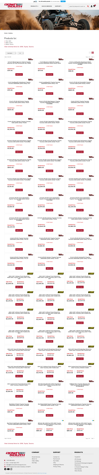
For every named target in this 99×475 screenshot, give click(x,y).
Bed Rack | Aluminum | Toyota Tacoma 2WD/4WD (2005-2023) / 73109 (80, 405)
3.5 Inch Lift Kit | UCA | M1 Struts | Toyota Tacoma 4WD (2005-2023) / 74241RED (80, 141)
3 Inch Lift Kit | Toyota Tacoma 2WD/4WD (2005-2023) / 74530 (80, 102)
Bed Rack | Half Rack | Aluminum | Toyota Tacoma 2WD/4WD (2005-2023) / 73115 (19, 424)
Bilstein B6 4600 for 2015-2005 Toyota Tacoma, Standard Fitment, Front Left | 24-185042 (49, 424)
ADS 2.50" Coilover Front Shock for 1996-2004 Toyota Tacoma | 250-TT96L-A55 (49, 277)
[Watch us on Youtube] (8, 469)
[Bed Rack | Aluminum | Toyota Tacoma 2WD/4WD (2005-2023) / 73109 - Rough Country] (91, 401)
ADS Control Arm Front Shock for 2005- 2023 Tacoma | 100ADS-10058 (80, 367)
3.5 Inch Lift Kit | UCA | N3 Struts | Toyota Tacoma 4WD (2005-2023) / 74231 (19, 160)
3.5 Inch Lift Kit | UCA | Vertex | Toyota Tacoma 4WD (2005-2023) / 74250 (49, 179)
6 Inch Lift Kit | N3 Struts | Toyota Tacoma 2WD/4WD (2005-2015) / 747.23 (79, 239)
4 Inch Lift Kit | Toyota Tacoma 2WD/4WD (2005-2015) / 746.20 (19, 239)
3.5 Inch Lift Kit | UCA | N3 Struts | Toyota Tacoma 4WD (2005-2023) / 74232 (80, 160)
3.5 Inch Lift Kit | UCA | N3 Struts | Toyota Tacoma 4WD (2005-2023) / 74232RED (19, 179)
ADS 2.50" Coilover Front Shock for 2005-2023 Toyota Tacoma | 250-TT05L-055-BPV (49, 332)
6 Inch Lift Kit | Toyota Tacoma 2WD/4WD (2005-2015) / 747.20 (19, 258)
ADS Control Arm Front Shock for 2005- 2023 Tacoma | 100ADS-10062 (19, 384)
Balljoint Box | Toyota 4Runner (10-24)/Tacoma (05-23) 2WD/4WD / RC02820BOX (80, 385)
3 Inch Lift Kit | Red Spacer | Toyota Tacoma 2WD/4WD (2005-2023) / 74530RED (49, 102)
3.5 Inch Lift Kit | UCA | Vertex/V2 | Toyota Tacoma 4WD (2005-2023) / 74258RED (19, 219)
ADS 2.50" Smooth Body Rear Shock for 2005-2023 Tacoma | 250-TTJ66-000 (19, 367)
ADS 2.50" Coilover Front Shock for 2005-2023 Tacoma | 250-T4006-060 (80, 277)
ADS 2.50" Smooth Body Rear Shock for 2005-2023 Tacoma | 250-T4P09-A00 (80, 350)
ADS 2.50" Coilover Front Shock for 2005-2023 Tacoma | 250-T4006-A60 (80, 295)
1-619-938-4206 (10, 460)
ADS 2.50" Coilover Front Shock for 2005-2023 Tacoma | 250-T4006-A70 (80, 313)
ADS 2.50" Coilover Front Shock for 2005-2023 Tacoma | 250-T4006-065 (19, 295)
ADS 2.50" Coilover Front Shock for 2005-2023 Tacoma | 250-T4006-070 (49, 295)
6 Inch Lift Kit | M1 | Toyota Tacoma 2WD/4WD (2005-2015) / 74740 (49, 239)
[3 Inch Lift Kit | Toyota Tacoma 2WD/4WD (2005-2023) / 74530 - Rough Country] (91, 98)
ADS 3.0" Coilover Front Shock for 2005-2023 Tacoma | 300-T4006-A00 (49, 367)
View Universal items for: (19, 443)
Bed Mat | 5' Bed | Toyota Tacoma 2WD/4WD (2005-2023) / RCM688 (19, 405)
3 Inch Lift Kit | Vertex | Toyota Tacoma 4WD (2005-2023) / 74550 (19, 122)
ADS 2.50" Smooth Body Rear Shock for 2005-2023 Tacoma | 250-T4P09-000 (49, 350)
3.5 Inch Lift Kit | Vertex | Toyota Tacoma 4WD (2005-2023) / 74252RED (80, 218)
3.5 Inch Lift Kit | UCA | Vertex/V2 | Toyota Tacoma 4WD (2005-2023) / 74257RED (49, 199)
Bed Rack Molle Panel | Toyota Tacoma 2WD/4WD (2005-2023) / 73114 (49, 405)
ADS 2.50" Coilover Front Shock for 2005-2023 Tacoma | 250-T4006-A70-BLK (19, 332)
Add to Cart (19, 93)
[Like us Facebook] (5, 469)
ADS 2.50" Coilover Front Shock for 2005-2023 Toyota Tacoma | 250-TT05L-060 (80, 332)
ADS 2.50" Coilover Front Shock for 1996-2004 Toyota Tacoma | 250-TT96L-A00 (19, 277)
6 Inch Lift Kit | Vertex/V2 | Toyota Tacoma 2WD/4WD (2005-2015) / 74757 (79, 258)
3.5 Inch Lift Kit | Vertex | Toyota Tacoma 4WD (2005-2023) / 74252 (49, 218)
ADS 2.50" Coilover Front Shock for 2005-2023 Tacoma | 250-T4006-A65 (19, 313)
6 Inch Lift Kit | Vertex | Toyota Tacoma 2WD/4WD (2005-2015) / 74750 (49, 258)
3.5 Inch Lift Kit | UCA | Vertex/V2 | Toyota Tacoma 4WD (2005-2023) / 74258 (80, 199)
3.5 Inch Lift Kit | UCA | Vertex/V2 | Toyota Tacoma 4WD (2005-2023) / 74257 (19, 199)
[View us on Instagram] (11, 469)
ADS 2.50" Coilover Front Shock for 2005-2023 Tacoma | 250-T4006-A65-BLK (49, 313)
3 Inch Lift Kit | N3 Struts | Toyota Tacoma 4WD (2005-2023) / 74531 (19, 102)
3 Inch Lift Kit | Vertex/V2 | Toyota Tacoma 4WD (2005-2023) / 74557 (49, 122)
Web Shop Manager (42, 473)
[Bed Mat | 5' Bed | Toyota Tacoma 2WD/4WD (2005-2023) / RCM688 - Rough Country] (30, 401)
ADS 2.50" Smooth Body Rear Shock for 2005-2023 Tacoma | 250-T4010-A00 (19, 350)
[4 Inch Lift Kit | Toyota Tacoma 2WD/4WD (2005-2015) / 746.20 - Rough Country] (30, 235)
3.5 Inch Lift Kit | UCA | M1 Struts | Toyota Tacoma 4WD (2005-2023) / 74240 (80, 122)
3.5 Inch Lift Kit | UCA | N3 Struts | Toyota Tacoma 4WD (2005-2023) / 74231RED (49, 160)
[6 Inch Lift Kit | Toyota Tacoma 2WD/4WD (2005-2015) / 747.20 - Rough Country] (30, 254)
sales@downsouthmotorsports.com (16, 464)
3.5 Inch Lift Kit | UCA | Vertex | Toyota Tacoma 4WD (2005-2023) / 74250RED (80, 179)
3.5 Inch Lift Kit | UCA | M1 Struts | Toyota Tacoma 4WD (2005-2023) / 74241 (49, 141)
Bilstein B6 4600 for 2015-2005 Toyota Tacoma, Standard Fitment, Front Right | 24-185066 (80, 424)
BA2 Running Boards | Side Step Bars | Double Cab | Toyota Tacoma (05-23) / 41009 (49, 385)
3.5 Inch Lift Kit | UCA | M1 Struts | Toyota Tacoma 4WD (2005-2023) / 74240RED (19, 141)
